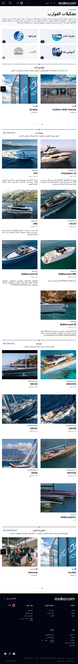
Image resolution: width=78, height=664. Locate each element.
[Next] (3, 89)
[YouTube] (5, 654)
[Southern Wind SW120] (20, 364)
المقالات (73, 613)
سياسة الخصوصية (70, 661)
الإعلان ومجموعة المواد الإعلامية (48, 658)
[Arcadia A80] (20, 204)
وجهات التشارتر (50, 637)
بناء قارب (72, 640)
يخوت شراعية (50, 613)
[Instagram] (14, 654)
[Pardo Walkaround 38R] (58, 254)
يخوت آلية (51, 610)
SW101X (71, 473)
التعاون (36, 658)
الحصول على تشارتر (70, 642)
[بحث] (10, 3)
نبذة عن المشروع (70, 658)
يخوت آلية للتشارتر (49, 634)
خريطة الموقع (60, 661)
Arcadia (33, 109)
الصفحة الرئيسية (73, 9)
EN (54, 3)
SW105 (33, 428)
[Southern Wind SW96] (20, 453)
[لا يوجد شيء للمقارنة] (28, 3)
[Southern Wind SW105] (20, 409)
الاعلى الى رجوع (11, 598)
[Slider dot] (42, 124)
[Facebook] (9, 654)
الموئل (73, 615)
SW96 (34, 473)
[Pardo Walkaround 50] (20, 254)
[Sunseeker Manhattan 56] (58, 154)
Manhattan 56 (68, 173)
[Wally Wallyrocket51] (58, 498)
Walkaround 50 (29, 274)
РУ (51, 3)
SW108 (72, 428)
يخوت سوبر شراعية (28, 615)
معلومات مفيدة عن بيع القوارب (26, 619)
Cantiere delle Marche (64, 109)
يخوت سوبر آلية (29, 613)
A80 (35, 224)
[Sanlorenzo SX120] (58, 204)
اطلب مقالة (72, 645)
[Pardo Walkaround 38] (58, 305)
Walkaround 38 (68, 324)
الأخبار (73, 610)
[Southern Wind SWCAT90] (58, 364)
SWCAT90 (71, 384)
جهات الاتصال (61, 658)
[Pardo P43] (20, 154)
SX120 (72, 224)
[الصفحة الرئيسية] (67, 3)
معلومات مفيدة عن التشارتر (47, 640)
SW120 (33, 384)
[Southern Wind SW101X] (58, 453)
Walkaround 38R (67, 274)
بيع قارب (72, 637)
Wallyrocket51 (68, 517)
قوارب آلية (30, 610)
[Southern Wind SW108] (58, 409)
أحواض (52, 615)
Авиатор (32, 572)
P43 (35, 173)
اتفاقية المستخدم (29, 658)
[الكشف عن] (58, 89)
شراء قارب (72, 634)
